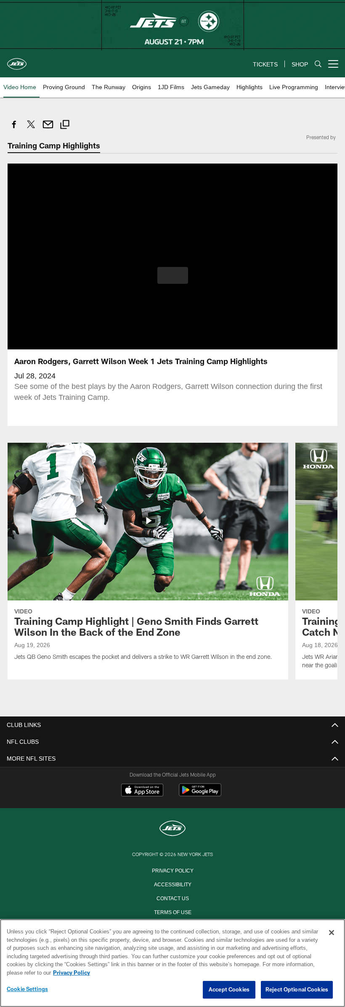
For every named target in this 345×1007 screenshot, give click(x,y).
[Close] (331, 933)
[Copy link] (65, 125)
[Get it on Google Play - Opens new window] (200, 793)
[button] (172, 275)
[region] (172, 963)
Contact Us (172, 897)
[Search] (318, 64)
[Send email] (48, 128)
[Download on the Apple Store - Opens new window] (142, 790)
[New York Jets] (172, 828)
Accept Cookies (229, 989)
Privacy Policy (172, 869)
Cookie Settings (27, 989)
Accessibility (172, 883)
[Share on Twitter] (31, 128)
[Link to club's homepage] (17, 60)
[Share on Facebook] (14, 128)
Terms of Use (172, 911)
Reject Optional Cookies (296, 989)
